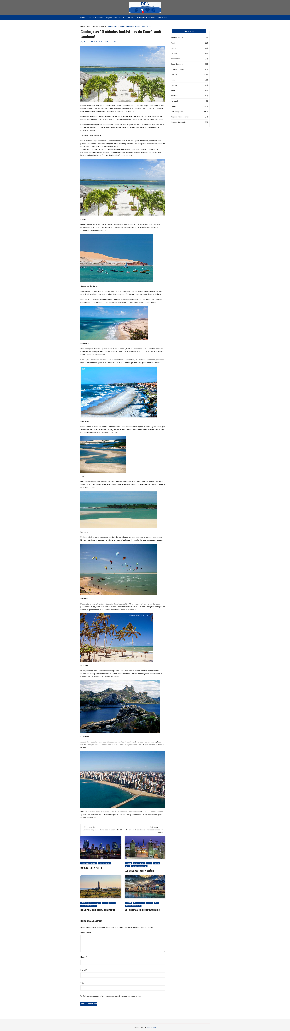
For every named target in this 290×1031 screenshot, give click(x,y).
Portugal (174, 101)
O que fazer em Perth (91, 867)
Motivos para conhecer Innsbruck (142, 910)
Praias (173, 106)
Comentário (86, 932)
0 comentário (113, 41)
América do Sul (177, 37)
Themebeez (151, 1027)
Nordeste (174, 96)
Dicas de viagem (104, 863)
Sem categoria (177, 111)
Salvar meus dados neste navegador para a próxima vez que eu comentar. (112, 996)
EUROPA (128, 863)
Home (82, 17)
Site (82, 983)
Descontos (175, 59)
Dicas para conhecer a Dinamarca (97, 910)
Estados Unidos (177, 69)
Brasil (173, 43)
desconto (87, 41)
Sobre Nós (162, 17)
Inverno (156, 863)
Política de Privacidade (146, 17)
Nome (83, 957)
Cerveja (174, 53)
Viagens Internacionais (115, 17)
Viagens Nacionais (95, 17)
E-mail (83, 970)
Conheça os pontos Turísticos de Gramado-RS (102, 830)
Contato (130, 17)
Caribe (173, 48)
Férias (149, 863)
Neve (127, 866)
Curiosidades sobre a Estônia (139, 870)
